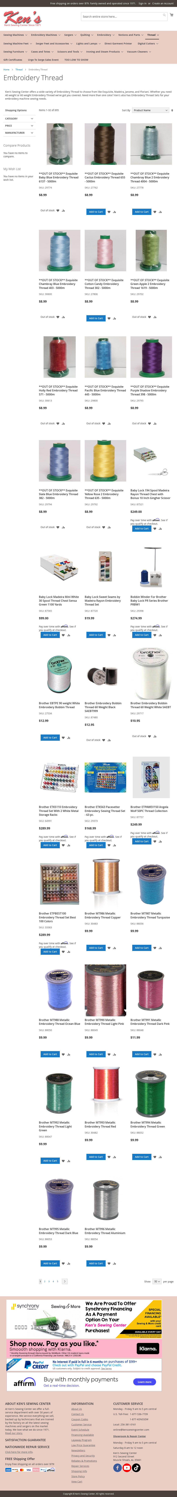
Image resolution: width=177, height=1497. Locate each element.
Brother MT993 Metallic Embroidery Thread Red (100, 1124)
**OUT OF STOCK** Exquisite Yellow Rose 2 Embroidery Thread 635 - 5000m (104, 494)
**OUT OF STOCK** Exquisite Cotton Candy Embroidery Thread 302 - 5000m (104, 284)
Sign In (143, 3)
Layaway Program (81, 1440)
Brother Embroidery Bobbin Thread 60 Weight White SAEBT (151, 705)
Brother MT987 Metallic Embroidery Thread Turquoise (150, 915)
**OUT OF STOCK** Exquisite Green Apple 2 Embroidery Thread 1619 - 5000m (150, 284)
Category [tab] (11, 118)
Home (6, 69)
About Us (76, 1409)
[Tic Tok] (136, 1471)
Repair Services (80, 1466)
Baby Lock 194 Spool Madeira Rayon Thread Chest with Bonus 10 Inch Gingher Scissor (150, 494)
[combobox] (124, 16)
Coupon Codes (79, 1419)
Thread (19, 69)
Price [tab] (8, 125)
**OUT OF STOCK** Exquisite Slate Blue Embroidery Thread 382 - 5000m (58, 494)
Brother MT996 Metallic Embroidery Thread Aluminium (105, 1231)
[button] (57, 210)
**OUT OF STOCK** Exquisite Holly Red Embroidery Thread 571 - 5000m (58, 390)
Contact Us (77, 1414)
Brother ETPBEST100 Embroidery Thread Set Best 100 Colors (57, 917)
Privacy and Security (83, 1455)
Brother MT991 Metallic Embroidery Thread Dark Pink (150, 1022)
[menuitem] (14, 35)
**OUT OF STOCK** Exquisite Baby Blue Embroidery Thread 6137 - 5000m (58, 177)
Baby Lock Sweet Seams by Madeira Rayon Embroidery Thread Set (103, 601)
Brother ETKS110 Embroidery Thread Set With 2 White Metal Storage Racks (58, 811)
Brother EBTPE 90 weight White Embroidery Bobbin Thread (59, 705)
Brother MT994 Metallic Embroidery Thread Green (148, 1124)
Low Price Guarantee (83, 1445)
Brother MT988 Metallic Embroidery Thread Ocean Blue (59, 1022)
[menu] (88, 47)
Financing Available (82, 1434)
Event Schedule (80, 1429)
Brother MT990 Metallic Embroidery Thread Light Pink (104, 1022)
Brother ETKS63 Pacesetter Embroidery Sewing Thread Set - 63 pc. (105, 811)
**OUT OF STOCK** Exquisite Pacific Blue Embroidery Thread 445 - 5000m (105, 390)
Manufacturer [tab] (15, 132)
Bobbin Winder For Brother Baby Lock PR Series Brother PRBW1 (149, 601)
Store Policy (78, 1476)
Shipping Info (79, 1471)
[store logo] (22, 18)
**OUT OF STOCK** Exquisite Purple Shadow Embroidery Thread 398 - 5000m (150, 390)
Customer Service (81, 1424)
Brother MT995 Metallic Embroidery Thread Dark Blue (58, 1231)
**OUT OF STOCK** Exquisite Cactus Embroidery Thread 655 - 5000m (105, 177)
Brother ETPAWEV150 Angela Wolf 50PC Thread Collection (149, 809)
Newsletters (78, 1450)
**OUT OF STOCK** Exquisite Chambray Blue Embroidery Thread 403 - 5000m (58, 284)
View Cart (76, 1481)
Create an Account (163, 3)
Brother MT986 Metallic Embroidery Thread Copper (103, 915)
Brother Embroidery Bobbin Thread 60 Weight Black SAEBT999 (103, 707)
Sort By (126, 110)
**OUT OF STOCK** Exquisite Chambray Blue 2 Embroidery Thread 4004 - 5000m (150, 177)
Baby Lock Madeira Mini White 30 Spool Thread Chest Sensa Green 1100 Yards (59, 601)
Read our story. (14, 1433)
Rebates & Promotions (84, 1460)
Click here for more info (18, 1452)
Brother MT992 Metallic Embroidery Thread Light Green (55, 1126)
